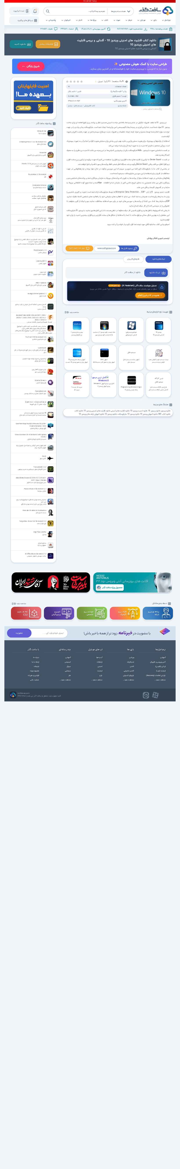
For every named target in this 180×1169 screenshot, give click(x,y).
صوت (118, 20)
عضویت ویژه (34, 671)
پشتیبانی (52, 20)
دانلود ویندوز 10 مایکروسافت (128, 414)
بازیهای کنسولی (128, 675)
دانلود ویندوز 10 (154, 411)
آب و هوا (99, 657)
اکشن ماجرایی (129, 671)
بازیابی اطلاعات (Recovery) (156, 675)
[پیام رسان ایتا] (146, 695)
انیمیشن (68, 662)
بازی (155, 20)
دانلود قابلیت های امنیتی (120, 411)
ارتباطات (99, 662)
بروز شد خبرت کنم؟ (77, 248)
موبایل (142, 20)
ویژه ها (93, 20)
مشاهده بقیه (74, 312)
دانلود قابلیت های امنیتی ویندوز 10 (97, 411)
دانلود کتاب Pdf (164, 414)
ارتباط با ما (35, 662)
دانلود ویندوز (166, 411)
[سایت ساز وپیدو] (92, 67)
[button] (81, 81)
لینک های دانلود (158, 259)
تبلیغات (36, 666)
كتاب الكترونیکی (89, 106)
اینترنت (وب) (161, 671)
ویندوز (70, 106)
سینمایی (68, 671)
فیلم (130, 20)
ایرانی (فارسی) (160, 666)
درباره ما (36, 657)
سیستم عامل (78, 106)
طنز (69, 675)
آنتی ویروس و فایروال (158, 662)
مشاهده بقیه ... (160, 680)
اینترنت (99, 671)
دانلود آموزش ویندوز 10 (149, 414)
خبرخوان (67, 20)
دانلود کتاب (78, 411)
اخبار (80, 20)
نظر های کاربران (133, 259)
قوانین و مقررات (33, 675)
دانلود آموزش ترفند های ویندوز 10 (91, 414)
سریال (69, 666)
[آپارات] (155, 695)
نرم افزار (168, 20)
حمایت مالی (34, 680)
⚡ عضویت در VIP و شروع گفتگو (150, 295)
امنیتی (100, 666)
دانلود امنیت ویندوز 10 (139, 411)
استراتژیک (130, 662)
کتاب (106, 20)
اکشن (132, 666)
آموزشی (163, 657)
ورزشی (131, 657)
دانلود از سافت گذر (132, 272)
